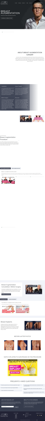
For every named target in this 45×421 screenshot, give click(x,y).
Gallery (16, 415)
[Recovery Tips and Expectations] (8, 252)
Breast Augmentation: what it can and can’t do (38, 140)
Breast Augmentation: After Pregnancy (26, 140)
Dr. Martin (16, 414)
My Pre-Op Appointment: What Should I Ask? (34, 290)
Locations (16, 416)
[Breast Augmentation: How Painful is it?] (8, 180)
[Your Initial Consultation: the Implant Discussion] (22, 309)
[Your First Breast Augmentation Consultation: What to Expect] (8, 309)
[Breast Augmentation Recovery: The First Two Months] (37, 201)
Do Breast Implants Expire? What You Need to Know (33, 326)
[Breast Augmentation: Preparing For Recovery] (22, 201)
